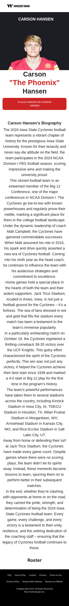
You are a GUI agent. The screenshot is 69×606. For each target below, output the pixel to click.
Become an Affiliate (54, 581)
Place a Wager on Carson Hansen (34, 104)
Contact (32, 575)
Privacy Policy (13, 581)
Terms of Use (56, 575)
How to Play (20, 575)
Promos (42, 575)
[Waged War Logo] (18, 6)
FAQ (9, 575)
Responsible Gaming (32, 581)
